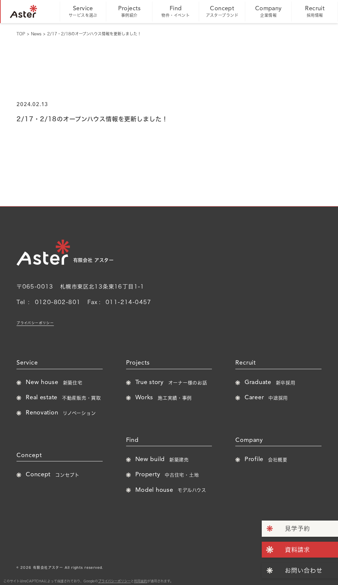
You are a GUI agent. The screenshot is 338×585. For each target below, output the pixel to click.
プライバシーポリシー (35, 323)
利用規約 (140, 581)
